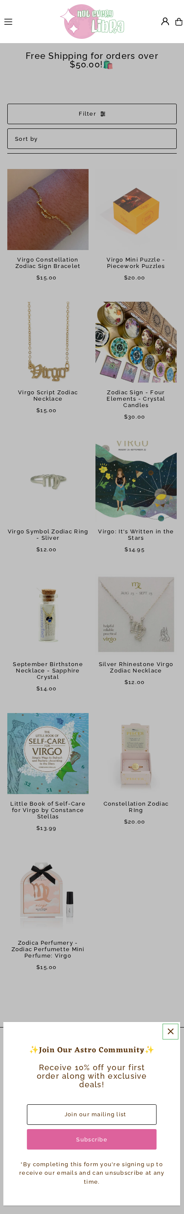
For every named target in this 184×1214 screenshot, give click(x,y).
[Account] (165, 21)
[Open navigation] (28, 21)
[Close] (170, 1031)
